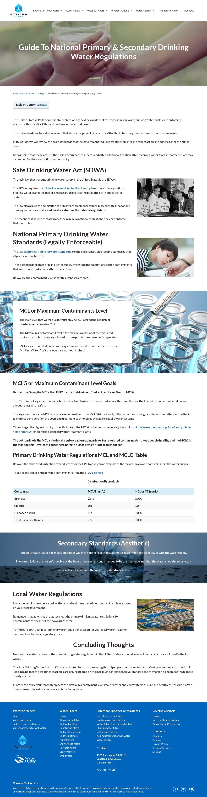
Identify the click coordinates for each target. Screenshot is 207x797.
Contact (157, 740)
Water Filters (73, 10)
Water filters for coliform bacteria (115, 723)
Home (15, 93)
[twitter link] (183, 789)
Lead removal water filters (111, 719)
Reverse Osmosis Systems (166, 719)
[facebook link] (191, 789)
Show (43, 104)
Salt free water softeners (26, 723)
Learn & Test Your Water (46, 10)
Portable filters (68, 747)
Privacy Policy (160, 743)
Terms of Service (161, 747)
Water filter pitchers (70, 731)
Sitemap (157, 751)
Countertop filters (69, 727)
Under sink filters (69, 735)
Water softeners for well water (29, 727)
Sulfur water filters (107, 731)
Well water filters (69, 723)
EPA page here (139, 570)
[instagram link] (175, 789)
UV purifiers (66, 755)
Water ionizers (105, 739)
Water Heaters (144, 10)
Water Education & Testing (31, 93)
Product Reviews (168, 10)
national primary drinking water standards (45, 251)
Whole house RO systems (166, 723)
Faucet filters (67, 739)
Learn (16, 716)
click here (97, 472)
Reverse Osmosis (120, 10)
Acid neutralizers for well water (113, 735)
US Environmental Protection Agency (67, 188)
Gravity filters (67, 751)
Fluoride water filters (108, 727)
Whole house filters (70, 719)
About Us (189, 10)
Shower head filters (70, 743)
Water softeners (22, 719)
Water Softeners (95, 10)
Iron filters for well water (110, 716)
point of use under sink (147, 427)
